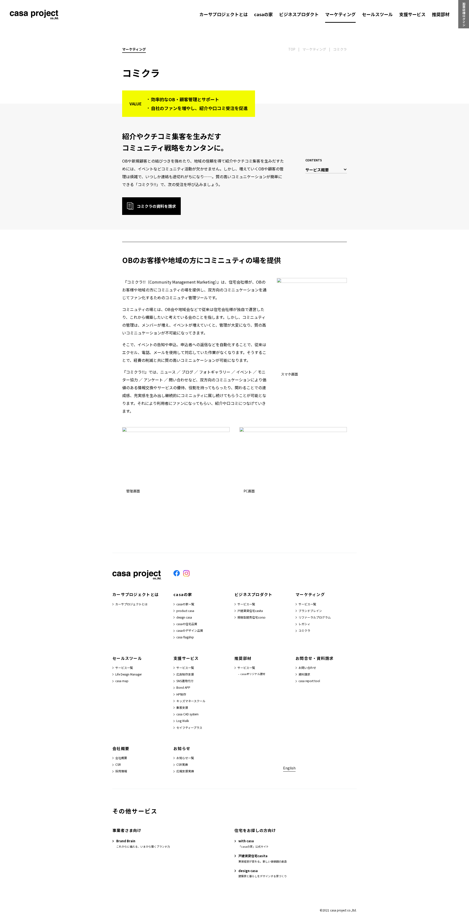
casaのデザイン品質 (189, 630)
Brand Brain (125, 841)
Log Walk (182, 721)
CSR (118, 764)
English (289, 767)
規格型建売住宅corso (251, 617)
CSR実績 (182, 764)
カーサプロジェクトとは (131, 604)
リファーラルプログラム (314, 617)
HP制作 (181, 694)
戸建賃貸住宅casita (250, 611)
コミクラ (304, 630)
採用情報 (121, 771)
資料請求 (304, 674)
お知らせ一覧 (185, 758)
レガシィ (304, 624)
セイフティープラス (189, 727)
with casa (246, 841)
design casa (184, 617)
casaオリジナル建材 (252, 674)
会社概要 (121, 758)
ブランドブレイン (310, 611)
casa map (121, 681)
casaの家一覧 (185, 604)
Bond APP (183, 687)
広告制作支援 (185, 674)
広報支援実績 (185, 771)
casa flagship (185, 637)
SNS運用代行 (184, 681)
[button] (151, 206)
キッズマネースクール (190, 701)
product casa (185, 611)
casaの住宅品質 (186, 624)
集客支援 (182, 707)
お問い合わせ (307, 667)
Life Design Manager (128, 674)
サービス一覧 (246, 604)
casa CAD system (187, 714)
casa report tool (309, 681)
